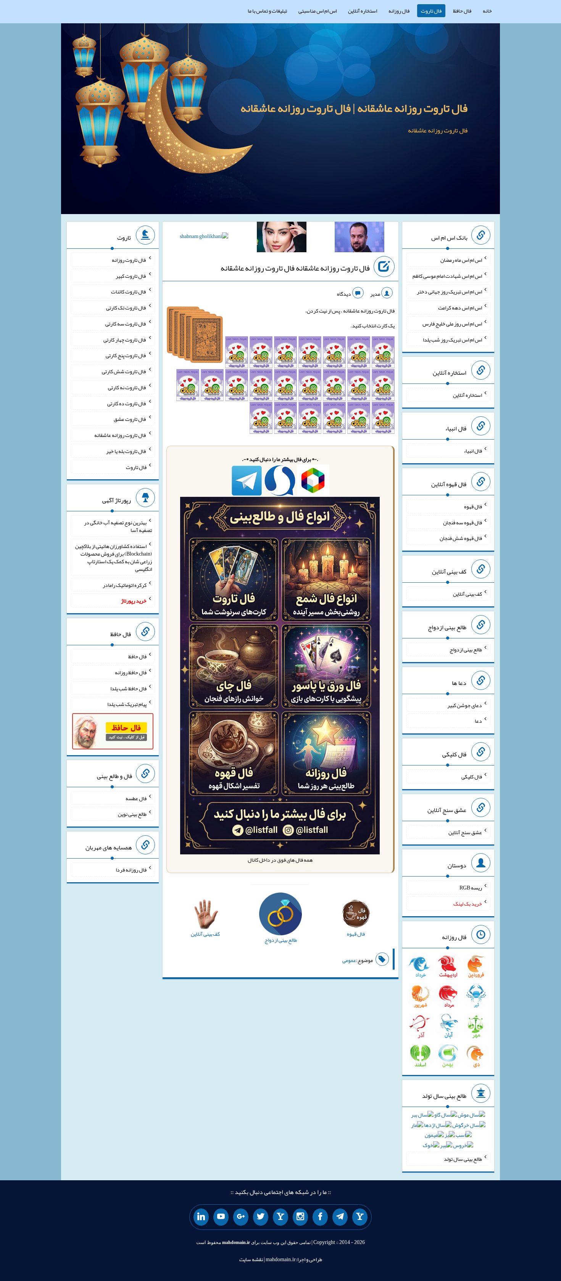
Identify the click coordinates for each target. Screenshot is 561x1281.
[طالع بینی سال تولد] (448, 1132)
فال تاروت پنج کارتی (126, 355)
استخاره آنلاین (362, 10)
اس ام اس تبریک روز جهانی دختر (449, 291)
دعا (478, 720)
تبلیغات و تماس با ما (267, 10)
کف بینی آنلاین (467, 593)
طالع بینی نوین (132, 814)
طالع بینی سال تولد (463, 1159)
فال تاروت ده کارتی (127, 403)
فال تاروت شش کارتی (124, 371)
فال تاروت (431, 10)
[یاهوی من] (360, 1217)
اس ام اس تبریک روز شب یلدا (452, 339)
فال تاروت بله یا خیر (126, 451)
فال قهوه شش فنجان (461, 538)
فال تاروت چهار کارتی (125, 339)
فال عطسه (136, 798)
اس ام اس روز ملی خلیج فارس (452, 323)
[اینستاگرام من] (300, 1217)
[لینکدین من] (201, 1217)
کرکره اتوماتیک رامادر (125, 584)
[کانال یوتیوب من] (221, 1217)
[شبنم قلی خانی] (204, 237)
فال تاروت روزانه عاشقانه (120, 435)
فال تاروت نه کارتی (127, 387)
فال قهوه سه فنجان (462, 522)
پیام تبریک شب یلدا (127, 704)
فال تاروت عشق (130, 419)
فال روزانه (399, 10)
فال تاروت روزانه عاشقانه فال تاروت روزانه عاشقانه (295, 268)
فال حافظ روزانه (131, 672)
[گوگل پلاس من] (240, 1217)
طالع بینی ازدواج (466, 649)
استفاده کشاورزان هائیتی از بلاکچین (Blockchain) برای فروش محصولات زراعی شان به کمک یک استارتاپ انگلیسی (113, 557)
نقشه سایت (251, 1259)
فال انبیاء (473, 450)
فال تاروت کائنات (129, 291)
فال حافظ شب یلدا (128, 688)
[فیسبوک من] (320, 1217)
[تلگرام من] (340, 1217)
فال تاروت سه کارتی (126, 323)
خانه (487, 10)
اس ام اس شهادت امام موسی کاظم (447, 275)
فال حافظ (462, 10)
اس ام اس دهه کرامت (460, 307)
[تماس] (280, 1217)
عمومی (349, 960)
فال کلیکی (471, 776)
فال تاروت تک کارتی (126, 307)
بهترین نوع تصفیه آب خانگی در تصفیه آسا (118, 526)
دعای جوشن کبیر (464, 704)
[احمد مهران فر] (359, 238)
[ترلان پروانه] (281, 238)
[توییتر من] (260, 1217)
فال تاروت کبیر (131, 275)
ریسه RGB (470, 887)
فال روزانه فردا (131, 869)
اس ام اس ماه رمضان (461, 260)
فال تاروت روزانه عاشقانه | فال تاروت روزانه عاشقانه (354, 108)
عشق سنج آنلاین (465, 832)
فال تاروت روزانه (129, 260)
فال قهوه (473, 506)
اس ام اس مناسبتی (317, 10)
